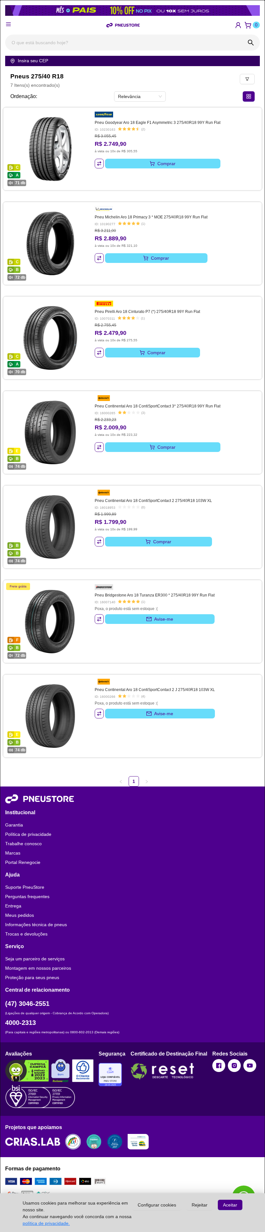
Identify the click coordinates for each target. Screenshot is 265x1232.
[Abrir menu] (8, 24)
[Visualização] (249, 96)
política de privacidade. (46, 1223)
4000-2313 (20, 1022)
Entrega (13, 905)
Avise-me (163, 619)
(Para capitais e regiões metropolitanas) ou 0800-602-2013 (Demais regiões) (62, 1032)
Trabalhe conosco (23, 843)
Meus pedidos (19, 915)
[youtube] (249, 1065)
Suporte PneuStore (24, 887)
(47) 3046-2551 (27, 1003)
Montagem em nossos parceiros (38, 968)
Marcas (12, 853)
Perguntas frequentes (27, 896)
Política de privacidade (28, 834)
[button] (238, 25)
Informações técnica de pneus (36, 924)
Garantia (14, 824)
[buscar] (251, 43)
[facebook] (218, 1065)
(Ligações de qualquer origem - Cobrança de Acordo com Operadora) (57, 1013)
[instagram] (234, 1065)
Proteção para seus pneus (32, 977)
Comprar (166, 163)
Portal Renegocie (22, 862)
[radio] (120, 129)
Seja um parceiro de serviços (35, 958)
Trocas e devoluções (26, 934)
